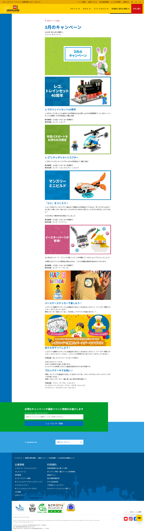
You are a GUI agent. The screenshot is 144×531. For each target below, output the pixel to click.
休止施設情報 (104, 2)
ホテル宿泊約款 (52, 482)
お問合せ (126, 2)
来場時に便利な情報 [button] (119, 9)
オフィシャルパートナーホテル (26, 489)
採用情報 (18, 475)
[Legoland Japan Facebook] (136, 519)
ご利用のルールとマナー (55, 485)
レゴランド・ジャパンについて (26, 468)
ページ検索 (82, 2)
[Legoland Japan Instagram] (131, 519)
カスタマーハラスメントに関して (59, 489)
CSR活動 (18, 492)
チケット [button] (73, 9)
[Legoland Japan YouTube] (126, 519)
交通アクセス (92, 2)
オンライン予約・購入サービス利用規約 (61, 472)
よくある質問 (115, 2)
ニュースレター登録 (54, 423)
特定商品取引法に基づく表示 (57, 468)
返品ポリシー (52, 475)
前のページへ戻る (53, 21)
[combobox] (69, 442)
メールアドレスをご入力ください (36, 413)
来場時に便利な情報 (30, 458)
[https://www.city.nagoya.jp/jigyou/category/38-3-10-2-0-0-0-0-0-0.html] (51, 508)
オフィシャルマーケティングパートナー (29, 482)
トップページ (18, 458)
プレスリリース (20, 472)
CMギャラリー (20, 495)
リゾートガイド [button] (100, 9)
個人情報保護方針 (53, 478)
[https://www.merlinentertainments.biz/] (20, 508)
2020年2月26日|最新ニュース (66, 458)
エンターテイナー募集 (22, 478)
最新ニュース (41, 458)
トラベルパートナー (22, 485)
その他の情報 (52, 458)
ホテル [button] (85, 9)
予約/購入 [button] (137, 9)
